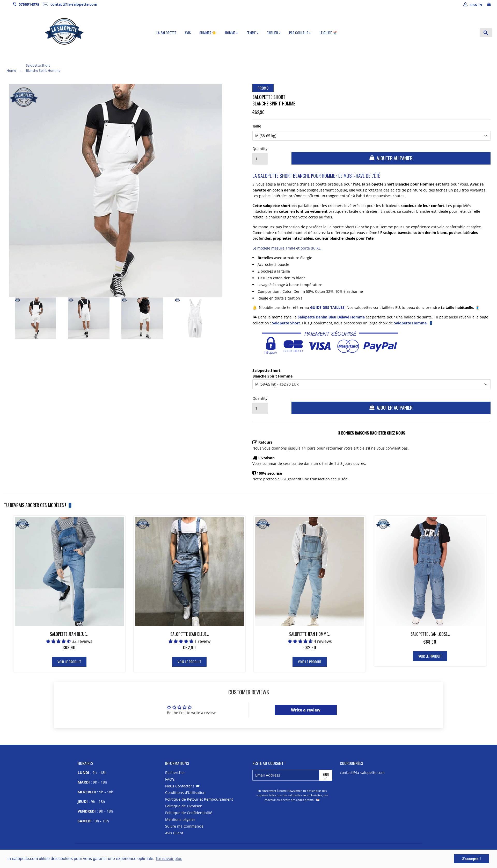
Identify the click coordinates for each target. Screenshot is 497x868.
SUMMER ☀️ (207, 32)
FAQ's (170, 779)
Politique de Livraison (183, 805)
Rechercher (175, 772)
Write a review (305, 710)
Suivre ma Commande (184, 826)
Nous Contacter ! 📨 (182, 786)
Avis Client (174, 832)
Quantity (259, 148)
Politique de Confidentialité (188, 812)
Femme (251, 32)
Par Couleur (299, 32)
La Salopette (166, 32)
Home (11, 70)
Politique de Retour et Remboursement (199, 799)
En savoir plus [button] (169, 858)
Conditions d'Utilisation (185, 792)
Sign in (476, 5)
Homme (230, 32)
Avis (188, 32)
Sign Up (326, 776)
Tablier (273, 32)
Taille (256, 126)
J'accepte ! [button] (471, 859)
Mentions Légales (180, 819)
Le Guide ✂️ (328, 32)
